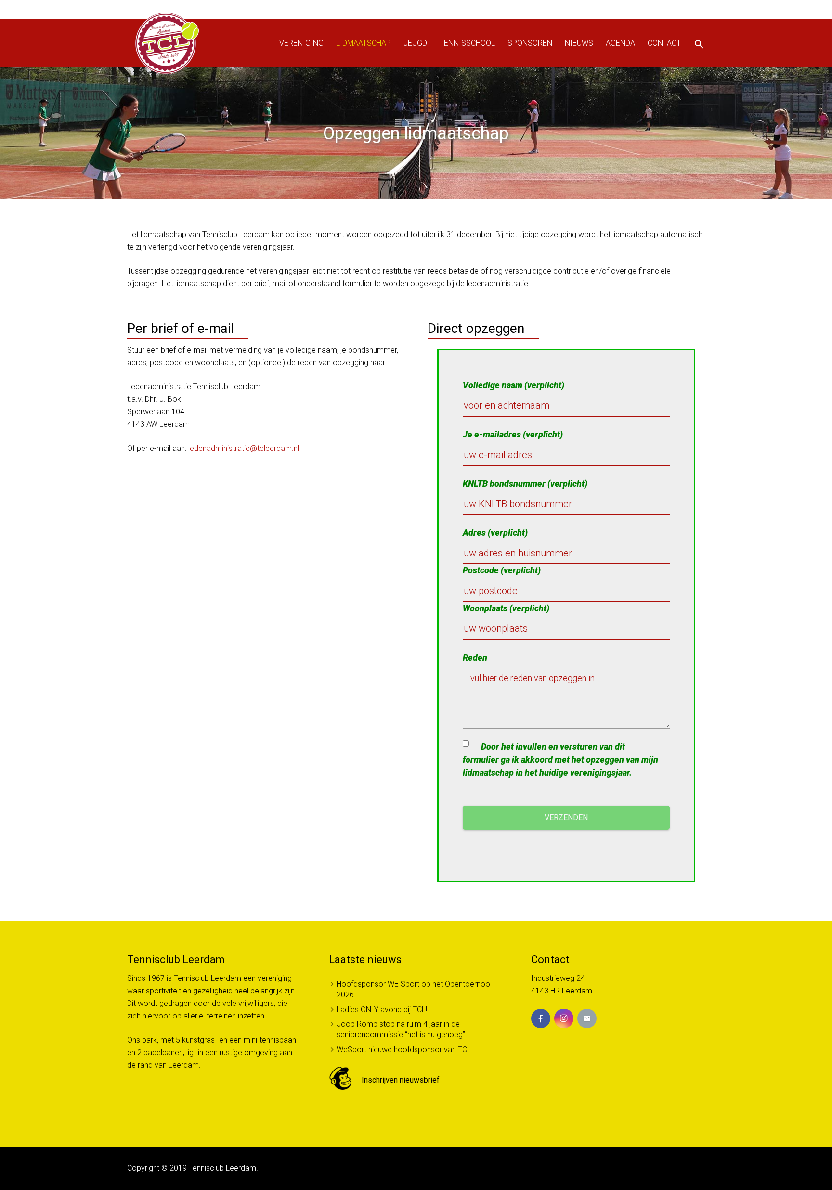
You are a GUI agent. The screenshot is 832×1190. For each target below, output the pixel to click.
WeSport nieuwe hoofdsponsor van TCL (404, 1049)
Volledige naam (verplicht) (513, 385)
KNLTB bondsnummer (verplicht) (525, 483)
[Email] (587, 1018)
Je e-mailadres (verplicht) (513, 434)
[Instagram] (563, 1018)
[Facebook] (540, 1018)
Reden (475, 657)
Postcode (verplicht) (502, 570)
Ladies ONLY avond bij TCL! (382, 1009)
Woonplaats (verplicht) (506, 608)
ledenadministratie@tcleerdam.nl (243, 448)
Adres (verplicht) (495, 533)
